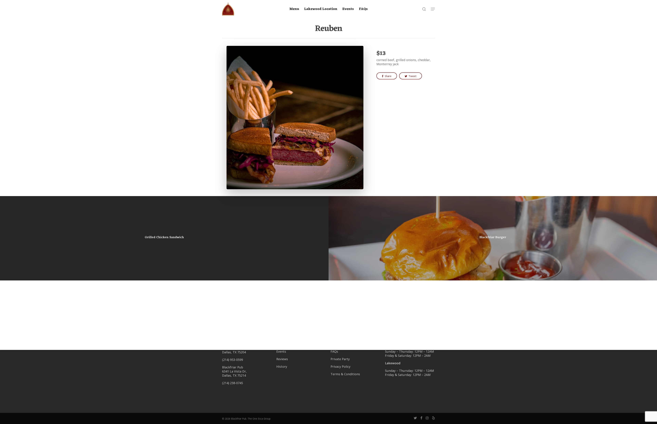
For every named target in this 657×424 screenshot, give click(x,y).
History (281, 366)
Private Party (340, 359)
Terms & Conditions (345, 374)
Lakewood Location (320, 9)
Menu (294, 9)
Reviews (282, 359)
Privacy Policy (340, 366)
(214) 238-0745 (232, 383)
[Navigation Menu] (433, 9)
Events (281, 351)
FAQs (363, 9)
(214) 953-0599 (232, 360)
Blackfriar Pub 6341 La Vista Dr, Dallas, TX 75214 (234, 371)
